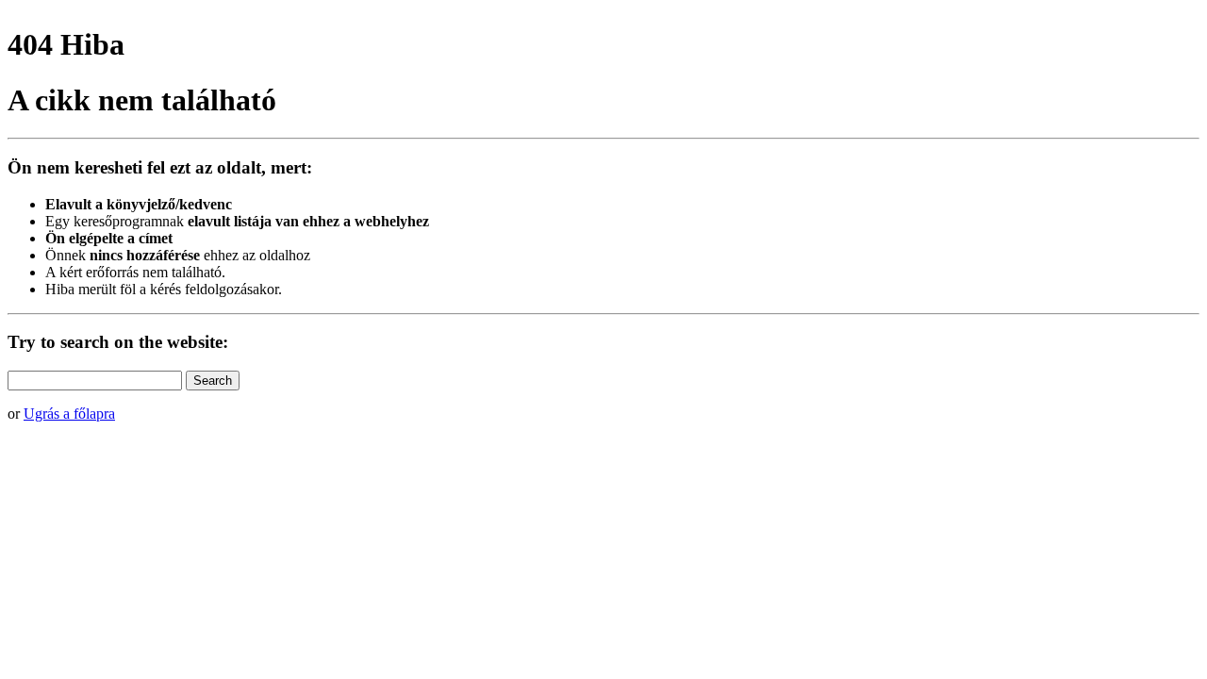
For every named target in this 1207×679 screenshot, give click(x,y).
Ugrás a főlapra (69, 414)
